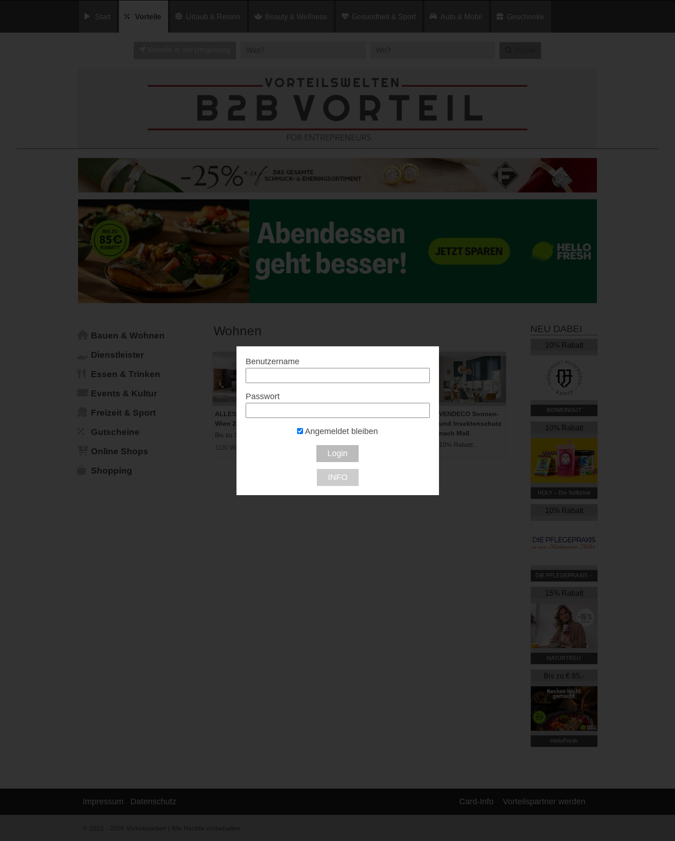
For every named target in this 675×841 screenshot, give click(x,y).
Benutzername (272, 361)
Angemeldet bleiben (340, 431)
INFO (338, 477)
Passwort (263, 396)
